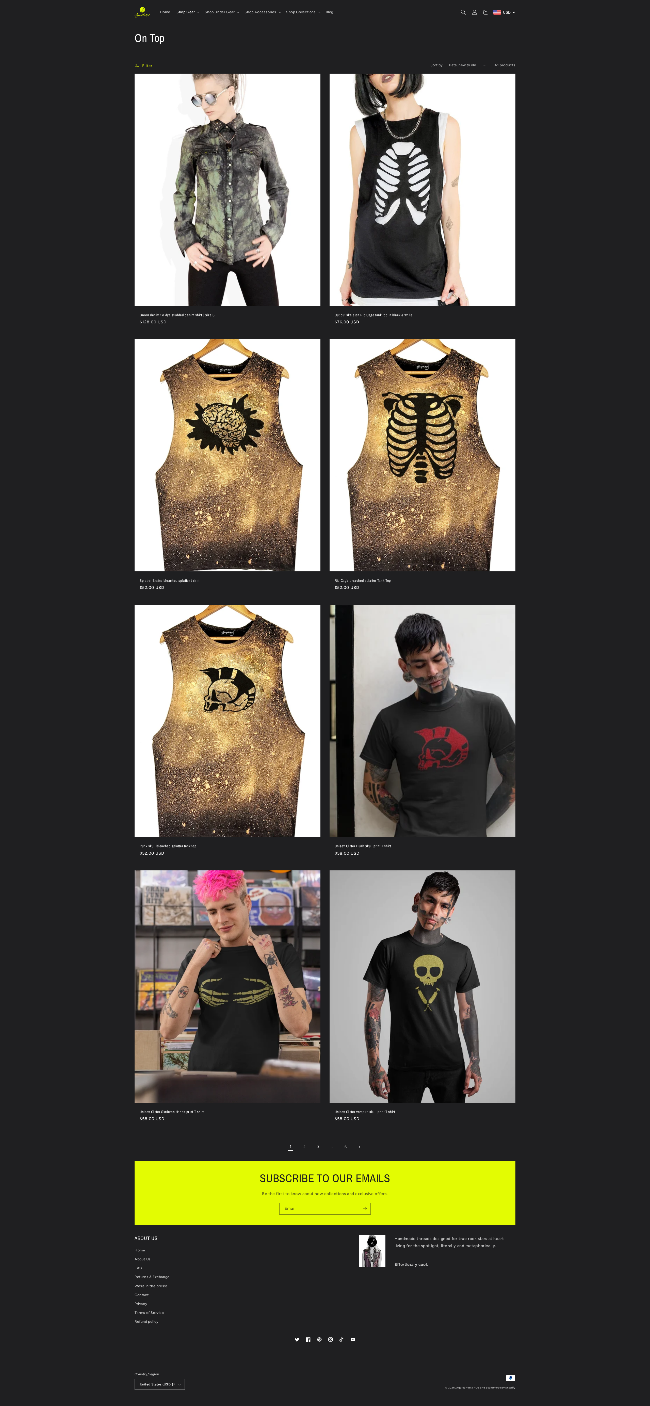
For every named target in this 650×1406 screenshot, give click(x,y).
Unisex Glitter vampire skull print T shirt (365, 1112)
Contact (142, 1295)
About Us (143, 1259)
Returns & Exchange (152, 1277)
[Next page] (359, 1147)
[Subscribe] (364, 1209)
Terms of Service (149, 1313)
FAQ (138, 1268)
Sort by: (437, 65)
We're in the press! (151, 1286)
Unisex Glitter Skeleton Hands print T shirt (172, 1112)
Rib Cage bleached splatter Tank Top (363, 580)
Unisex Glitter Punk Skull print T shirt (363, 846)
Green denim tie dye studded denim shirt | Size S (177, 315)
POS (476, 1387)
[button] (187, 12)
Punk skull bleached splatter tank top (168, 846)
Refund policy (147, 1321)
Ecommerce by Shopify (500, 1387)
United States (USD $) (157, 1384)
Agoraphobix (464, 1387)
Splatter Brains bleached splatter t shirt (170, 580)
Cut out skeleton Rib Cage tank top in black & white (374, 315)
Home (140, 1250)
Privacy (141, 1304)
